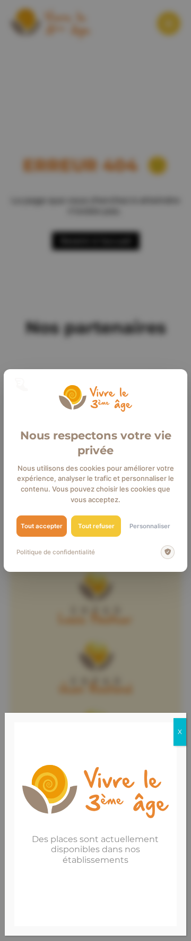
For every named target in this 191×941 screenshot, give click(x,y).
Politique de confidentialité (55, 552)
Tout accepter (42, 526)
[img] (168, 552)
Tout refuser (96, 526)
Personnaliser (149, 526)
